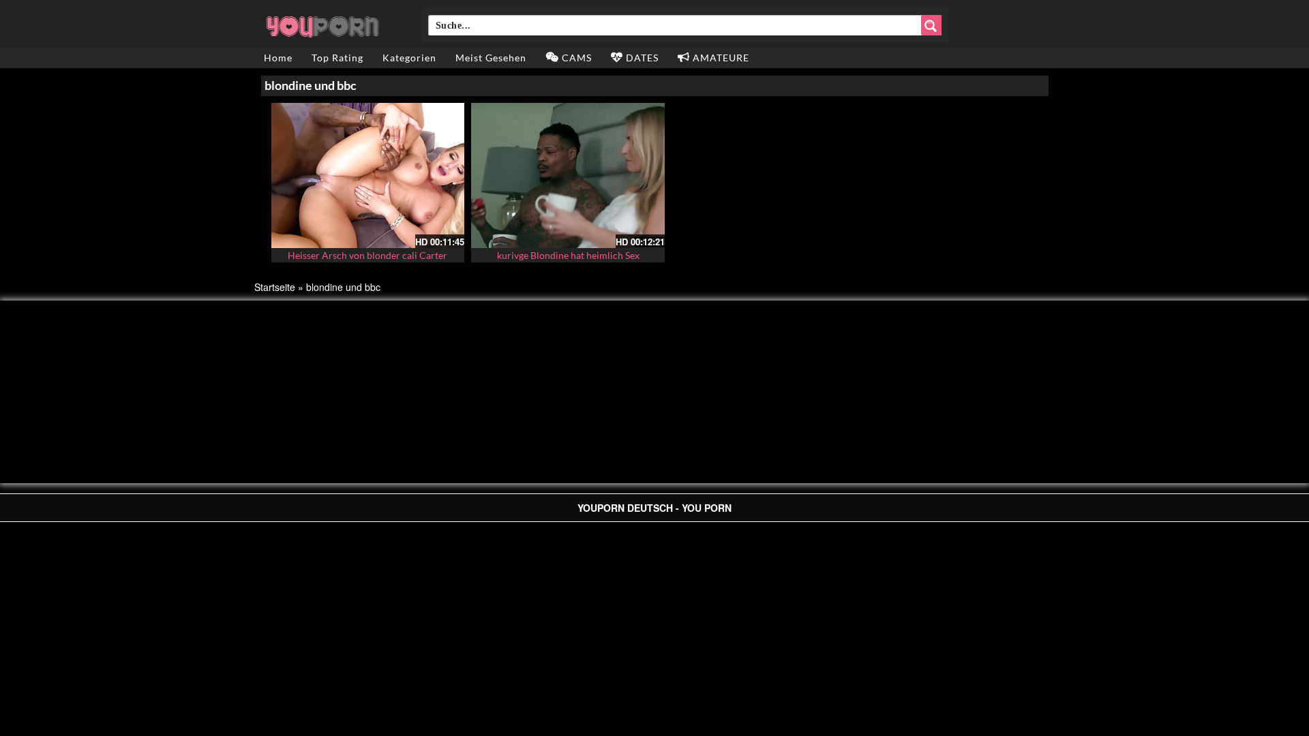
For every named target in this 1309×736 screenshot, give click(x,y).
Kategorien (409, 57)
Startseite (274, 287)
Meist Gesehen (490, 57)
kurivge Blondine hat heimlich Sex (568, 255)
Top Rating (337, 57)
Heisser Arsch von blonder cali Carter (367, 255)
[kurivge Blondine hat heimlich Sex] (568, 175)
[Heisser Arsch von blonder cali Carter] (368, 175)
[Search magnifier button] (931, 25)
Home (278, 57)
